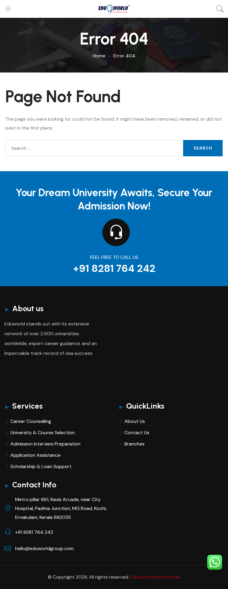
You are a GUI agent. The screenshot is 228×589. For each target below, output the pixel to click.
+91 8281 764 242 (114, 268)
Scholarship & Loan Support (41, 466)
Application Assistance (35, 455)
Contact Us (136, 432)
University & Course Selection (42, 432)
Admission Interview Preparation (45, 444)
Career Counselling (30, 421)
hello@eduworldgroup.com (44, 548)
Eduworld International (155, 577)
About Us (134, 421)
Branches (134, 444)
